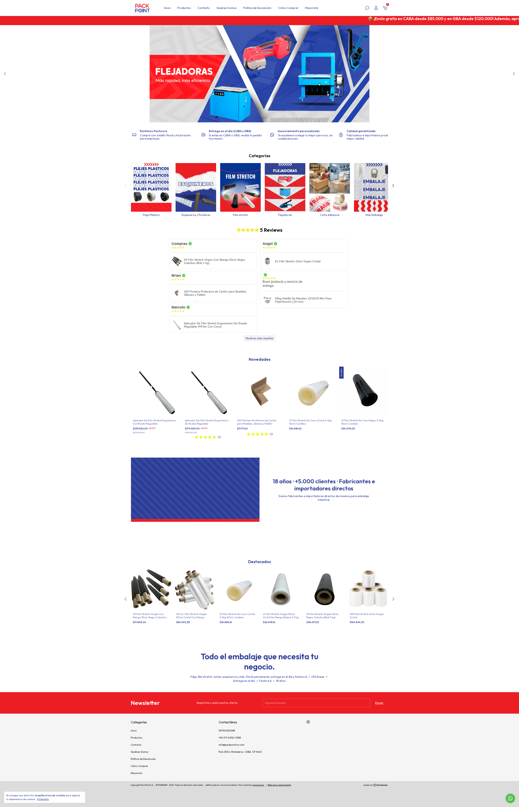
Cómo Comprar (288, 8)
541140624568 (227, 730)
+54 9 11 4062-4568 (230, 737)
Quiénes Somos (227, 8)
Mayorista (311, 8)
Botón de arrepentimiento (279, 785)
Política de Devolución (257, 8)
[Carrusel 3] (259, 73)
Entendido (43, 799)
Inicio (167, 8)
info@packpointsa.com (231, 744)
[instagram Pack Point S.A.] (308, 722)
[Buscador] (367, 8)
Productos (184, 8)
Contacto (203, 8)
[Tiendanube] (375, 785)
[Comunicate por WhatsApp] (510, 798)
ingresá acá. (258, 785)
